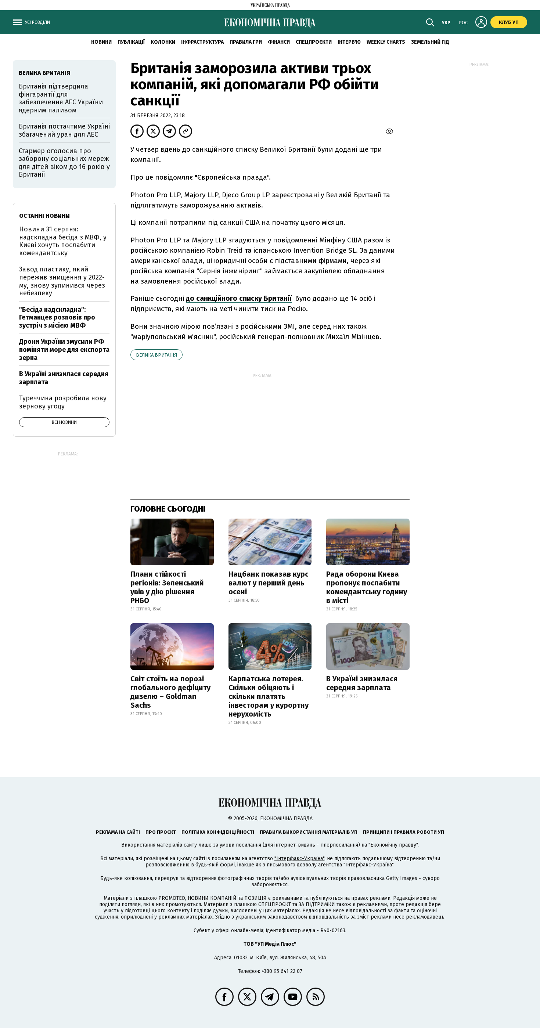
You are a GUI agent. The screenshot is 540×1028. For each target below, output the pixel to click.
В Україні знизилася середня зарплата (361, 683)
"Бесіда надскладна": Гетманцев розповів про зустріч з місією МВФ (57, 317)
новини (101, 42)
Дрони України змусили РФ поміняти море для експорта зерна (64, 349)
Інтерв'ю (349, 42)
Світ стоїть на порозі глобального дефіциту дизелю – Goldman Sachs (170, 692)
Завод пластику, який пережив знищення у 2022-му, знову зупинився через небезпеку (62, 281)
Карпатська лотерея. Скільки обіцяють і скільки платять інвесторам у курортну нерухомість (268, 696)
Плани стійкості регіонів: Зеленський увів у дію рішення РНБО (167, 587)
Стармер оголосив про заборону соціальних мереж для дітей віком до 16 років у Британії (64, 163)
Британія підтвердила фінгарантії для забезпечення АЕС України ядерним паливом (61, 98)
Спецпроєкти (314, 42)
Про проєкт (160, 832)
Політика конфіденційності (217, 832)
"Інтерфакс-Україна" (299, 858)
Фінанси (279, 42)
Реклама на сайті (118, 832)
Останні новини (44, 215)
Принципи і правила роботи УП (403, 832)
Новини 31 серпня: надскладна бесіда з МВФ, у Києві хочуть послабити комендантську (63, 241)
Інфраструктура (202, 42)
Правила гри (246, 42)
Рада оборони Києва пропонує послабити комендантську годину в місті (366, 587)
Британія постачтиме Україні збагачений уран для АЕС (64, 130)
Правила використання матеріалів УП (308, 832)
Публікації (131, 42)
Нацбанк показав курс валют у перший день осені (268, 583)
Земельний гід (430, 42)
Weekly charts (386, 42)
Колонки (163, 42)
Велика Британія (156, 355)
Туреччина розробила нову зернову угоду (63, 402)
